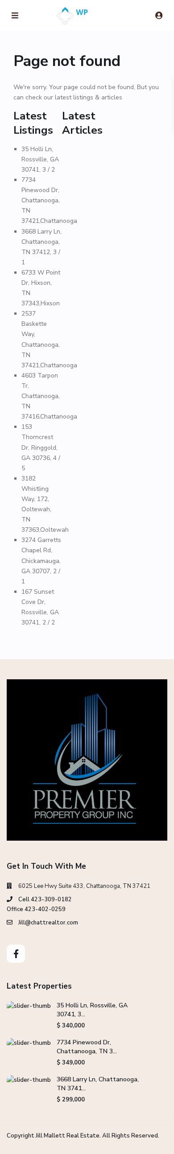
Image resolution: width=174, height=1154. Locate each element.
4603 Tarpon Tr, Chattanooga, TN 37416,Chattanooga (49, 396)
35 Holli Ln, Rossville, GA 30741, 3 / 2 (40, 159)
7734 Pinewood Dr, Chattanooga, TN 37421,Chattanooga (49, 200)
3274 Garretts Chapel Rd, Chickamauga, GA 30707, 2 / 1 (41, 560)
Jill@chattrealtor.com (48, 923)
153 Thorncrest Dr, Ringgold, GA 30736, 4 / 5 (40, 447)
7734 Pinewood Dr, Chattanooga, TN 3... (87, 1046)
